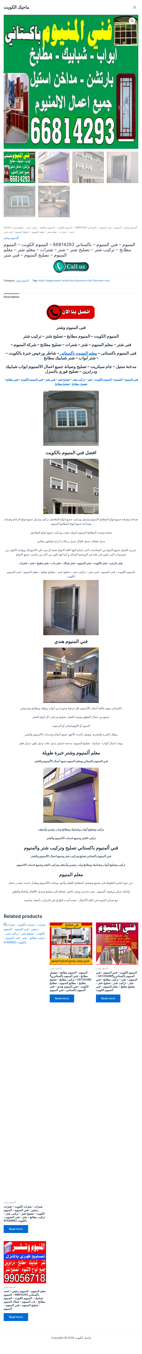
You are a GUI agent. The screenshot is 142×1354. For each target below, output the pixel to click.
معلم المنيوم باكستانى (78, 353)
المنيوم (118, 379)
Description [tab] (11, 297)
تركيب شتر (78, 379)
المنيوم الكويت (103, 379)
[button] (132, 20)
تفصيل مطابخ (79, 384)
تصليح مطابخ (62, 384)
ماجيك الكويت (16, 7)
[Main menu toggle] (134, 7)
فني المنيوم (131, 379)
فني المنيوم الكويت (32, 379)
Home (7, 227)
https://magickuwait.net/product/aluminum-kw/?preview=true (74, 280)
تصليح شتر (64, 379)
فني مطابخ (12, 379)
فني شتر (50, 379)
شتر (89, 379)
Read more (16, 1229)
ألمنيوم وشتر (130, 227)
